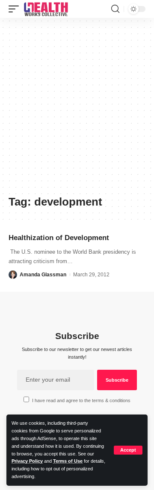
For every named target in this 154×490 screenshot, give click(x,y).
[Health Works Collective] (45, 9)
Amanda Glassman (43, 275)
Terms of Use (68, 461)
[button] (128, 450)
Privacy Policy (27, 461)
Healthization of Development (59, 238)
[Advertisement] (77, 109)
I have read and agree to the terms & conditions (81, 400)
